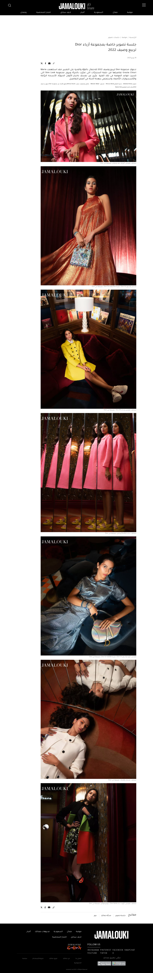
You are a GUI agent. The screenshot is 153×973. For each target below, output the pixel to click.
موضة (130, 12)
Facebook (117, 950)
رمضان (23, 12)
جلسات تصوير (113, 38)
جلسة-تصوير (120, 916)
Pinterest (105, 950)
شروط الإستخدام (38, 958)
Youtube (92, 953)
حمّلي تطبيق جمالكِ (111, 958)
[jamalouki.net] (76, 6)
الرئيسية (132, 38)
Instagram (93, 950)
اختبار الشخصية (43, 12)
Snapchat (129, 950)
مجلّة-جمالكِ (106, 916)
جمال (115, 12)
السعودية (98, 12)
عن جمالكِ (66, 958)
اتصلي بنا (78, 958)
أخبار (82, 12)
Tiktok (103, 953)
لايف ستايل (65, 12)
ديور (95, 916)
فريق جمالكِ (53, 958)
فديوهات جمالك (42, 932)
